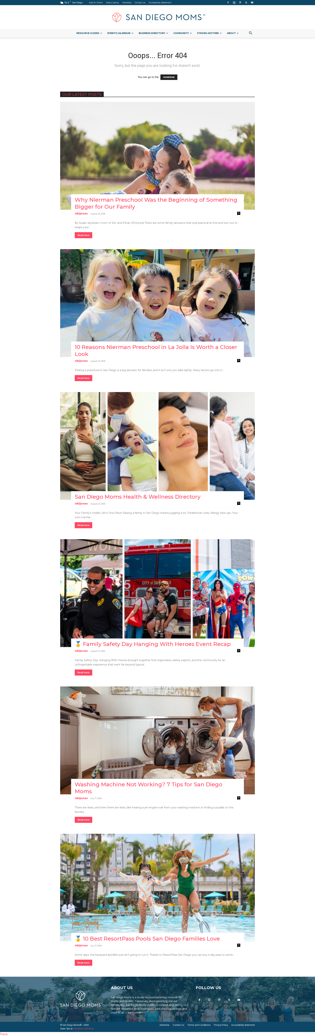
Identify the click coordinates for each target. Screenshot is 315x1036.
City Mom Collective (83, 1028)
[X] (246, 2)
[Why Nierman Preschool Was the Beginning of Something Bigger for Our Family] (157, 156)
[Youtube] (252, 2)
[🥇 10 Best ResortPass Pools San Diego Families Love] (157, 888)
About (231, 33)
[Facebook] (228, 2)
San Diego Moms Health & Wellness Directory (138, 496)
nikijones (81, 213)
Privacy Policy (221, 1025)
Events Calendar (119, 33)
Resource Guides (87, 33)
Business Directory (152, 33)
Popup (4, 1033)
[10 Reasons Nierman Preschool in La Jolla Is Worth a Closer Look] (157, 303)
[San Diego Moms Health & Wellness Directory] (157, 446)
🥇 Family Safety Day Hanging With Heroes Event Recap (153, 644)
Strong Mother (208, 33)
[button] (250, 33)
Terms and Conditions (199, 1025)
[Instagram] (234, 2)
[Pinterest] (240, 2)
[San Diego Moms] (157, 17)
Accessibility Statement (160, 2)
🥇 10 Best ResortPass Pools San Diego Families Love (147, 938)
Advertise (126, 2)
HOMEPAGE (169, 77)
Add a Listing (112, 2)
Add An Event (96, 2)
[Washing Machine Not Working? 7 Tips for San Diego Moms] (157, 740)
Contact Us (140, 2)
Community (181, 33)
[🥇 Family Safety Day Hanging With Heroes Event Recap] (157, 593)
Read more (83, 235)
